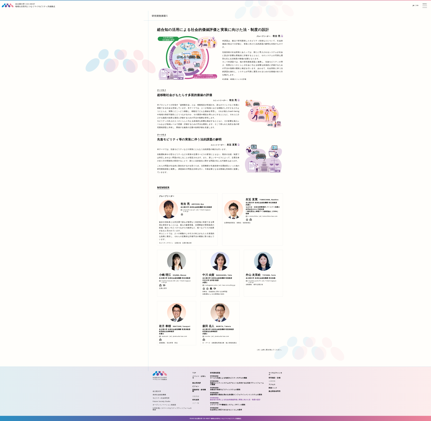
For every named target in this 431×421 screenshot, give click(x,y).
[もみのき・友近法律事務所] (250, 220)
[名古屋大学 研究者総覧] (160, 286)
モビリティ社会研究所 (161, 398)
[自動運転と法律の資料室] (203, 289)
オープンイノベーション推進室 (164, 405)
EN (417, 5)
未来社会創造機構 (159, 395)
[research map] (164, 286)
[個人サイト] (247, 220)
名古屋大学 (157, 391)
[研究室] (182, 215)
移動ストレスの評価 (238, 79)
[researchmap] (214, 289)
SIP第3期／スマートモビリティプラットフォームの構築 (172, 409)
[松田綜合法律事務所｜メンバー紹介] (160, 340)
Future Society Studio (161, 401)
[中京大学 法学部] (207, 289)
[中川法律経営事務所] (211, 289)
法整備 (225, 79)
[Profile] (282, 36)
